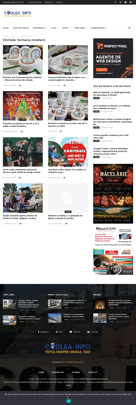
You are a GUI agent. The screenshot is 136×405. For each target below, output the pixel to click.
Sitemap (76, 372)
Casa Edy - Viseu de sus (87, 382)
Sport (65, 28)
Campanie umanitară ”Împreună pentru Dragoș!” (29, 318)
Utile (53, 28)
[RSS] (120, 2)
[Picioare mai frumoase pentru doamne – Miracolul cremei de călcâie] (23, 59)
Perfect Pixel (84, 379)
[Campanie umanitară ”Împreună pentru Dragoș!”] (9, 320)
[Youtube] (130, 2)
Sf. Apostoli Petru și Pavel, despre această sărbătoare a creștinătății (120, 303)
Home (41, 372)
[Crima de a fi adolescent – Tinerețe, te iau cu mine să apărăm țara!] (54, 318)
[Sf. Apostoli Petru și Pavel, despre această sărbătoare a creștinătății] (100, 304)
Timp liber (80, 28)
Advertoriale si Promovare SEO (32, 382)
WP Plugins (58, 382)
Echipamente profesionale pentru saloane (111, 382)
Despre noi (49, 2)
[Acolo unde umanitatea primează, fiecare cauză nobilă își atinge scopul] (23, 152)
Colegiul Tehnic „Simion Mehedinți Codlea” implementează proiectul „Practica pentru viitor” (110, 151)
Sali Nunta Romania (70, 382)
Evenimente (39, 28)
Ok (68, 401)
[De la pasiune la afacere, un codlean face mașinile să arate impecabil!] (54, 304)
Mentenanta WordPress (99, 379)
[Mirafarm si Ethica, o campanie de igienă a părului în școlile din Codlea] (68, 198)
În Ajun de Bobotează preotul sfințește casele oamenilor (119, 316)
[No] (132, 398)
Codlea (68, 73)
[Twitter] (125, 2)
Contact (59, 2)
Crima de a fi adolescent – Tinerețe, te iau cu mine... (74, 315)
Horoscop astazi (35, 2)
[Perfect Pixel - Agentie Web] (113, 78)
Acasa (6, 28)
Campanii (23, 73)
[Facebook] (115, 2)
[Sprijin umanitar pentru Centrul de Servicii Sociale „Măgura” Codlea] (23, 198)
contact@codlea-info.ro (74, 362)
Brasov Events (49, 382)
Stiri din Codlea (21, 28)
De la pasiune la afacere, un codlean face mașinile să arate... (75, 303)
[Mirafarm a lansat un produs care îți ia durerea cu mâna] (68, 105)
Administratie (98, 28)
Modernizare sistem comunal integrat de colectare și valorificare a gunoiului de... (112, 122)
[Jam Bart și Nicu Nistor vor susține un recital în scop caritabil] (68, 152)
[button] (129, 28)
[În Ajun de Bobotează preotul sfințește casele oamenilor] (100, 318)
